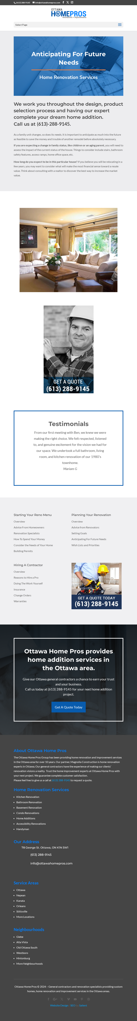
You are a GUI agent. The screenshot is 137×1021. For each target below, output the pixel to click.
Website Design (59, 1005)
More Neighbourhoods (29, 963)
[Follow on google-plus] (55, 999)
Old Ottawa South (26, 947)
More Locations (25, 916)
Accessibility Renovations (31, 823)
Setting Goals (79, 533)
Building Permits (23, 551)
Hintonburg (23, 958)
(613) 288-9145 (23, 2)
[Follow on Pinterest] (82, 999)
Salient (83, 1005)
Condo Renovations (27, 812)
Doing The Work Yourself (28, 583)
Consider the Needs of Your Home (33, 545)
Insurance (19, 589)
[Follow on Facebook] (48, 999)
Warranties (20, 601)
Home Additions (25, 818)
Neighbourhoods (29, 929)
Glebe (19, 936)
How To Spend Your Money (29, 539)
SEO (72, 1005)
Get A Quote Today (68, 707)
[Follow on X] (61, 999)
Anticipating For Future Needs (89, 539)
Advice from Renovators (85, 527)
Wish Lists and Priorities (85, 545)
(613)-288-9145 (53, 124)
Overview (19, 521)
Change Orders (22, 595)
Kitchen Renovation (27, 796)
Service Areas (26, 882)
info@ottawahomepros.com (51, 863)
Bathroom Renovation (29, 802)
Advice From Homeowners (29, 527)
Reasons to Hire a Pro (26, 577)
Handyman (22, 829)
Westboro (22, 952)
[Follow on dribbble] (88, 999)
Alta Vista (22, 942)
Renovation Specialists (27, 533)
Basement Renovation (29, 807)
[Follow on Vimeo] (68, 999)
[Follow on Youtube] (75, 999)
